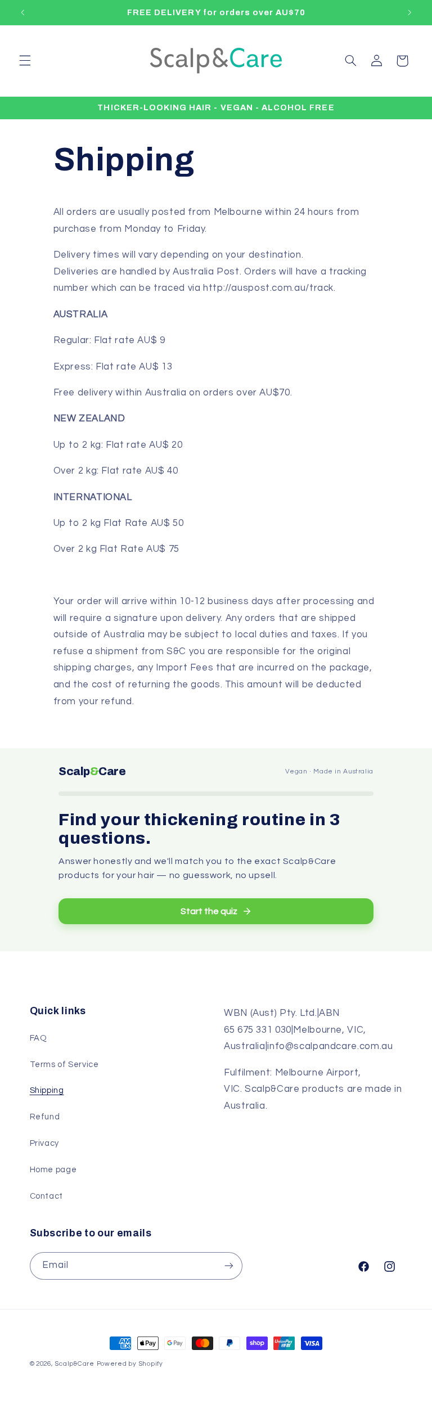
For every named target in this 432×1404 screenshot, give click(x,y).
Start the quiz (209, 911)
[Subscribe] (228, 1266)
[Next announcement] (409, 12)
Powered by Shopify (130, 1364)
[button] (25, 61)
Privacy (44, 1143)
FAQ (38, 1038)
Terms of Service (64, 1064)
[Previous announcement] (22, 12)
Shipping (47, 1090)
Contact (46, 1196)
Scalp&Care (74, 1364)
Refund (45, 1117)
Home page (53, 1170)
